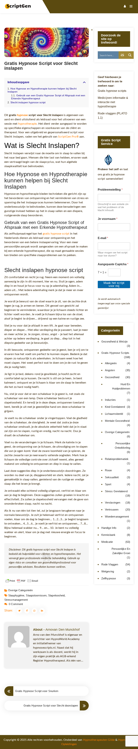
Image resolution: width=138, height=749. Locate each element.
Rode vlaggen (109, 564)
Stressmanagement (16, 599)
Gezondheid (112, 377)
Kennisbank (108, 534)
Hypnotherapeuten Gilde (99, 739)
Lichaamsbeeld (114, 413)
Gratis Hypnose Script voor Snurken (36, 691)
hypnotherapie (27, 123)
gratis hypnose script (56, 233)
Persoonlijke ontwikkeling (122, 445)
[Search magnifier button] (130, 55)
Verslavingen (112, 502)
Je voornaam (107, 218)
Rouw (108, 470)
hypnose (22, 115)
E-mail (103, 238)
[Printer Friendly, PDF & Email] (21, 580)
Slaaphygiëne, (16, 595)
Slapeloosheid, (56, 595)
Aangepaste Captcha (113, 264)
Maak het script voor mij (114, 284)
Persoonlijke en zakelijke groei (121, 551)
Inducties (110, 399)
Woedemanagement (117, 516)
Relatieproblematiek (116, 458)
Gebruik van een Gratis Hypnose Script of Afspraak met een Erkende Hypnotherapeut (48, 97)
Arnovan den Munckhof (62, 629)
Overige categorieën (20, 590)
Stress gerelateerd (116, 491)
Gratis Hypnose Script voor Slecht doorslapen (51, 705)
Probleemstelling (110, 189)
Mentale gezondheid (117, 420)
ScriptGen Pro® (68, 136)
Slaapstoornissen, (36, 595)
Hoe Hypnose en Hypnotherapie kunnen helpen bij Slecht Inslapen (42, 90)
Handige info (108, 527)
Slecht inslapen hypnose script (27, 102)
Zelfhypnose (108, 578)
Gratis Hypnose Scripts (115, 352)
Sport (108, 484)
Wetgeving (107, 571)
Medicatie (107, 541)
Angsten (110, 370)
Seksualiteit (112, 477)
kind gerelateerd (115, 406)
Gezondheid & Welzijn (114, 341)
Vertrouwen (111, 509)
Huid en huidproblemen (121, 386)
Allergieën (111, 363)
